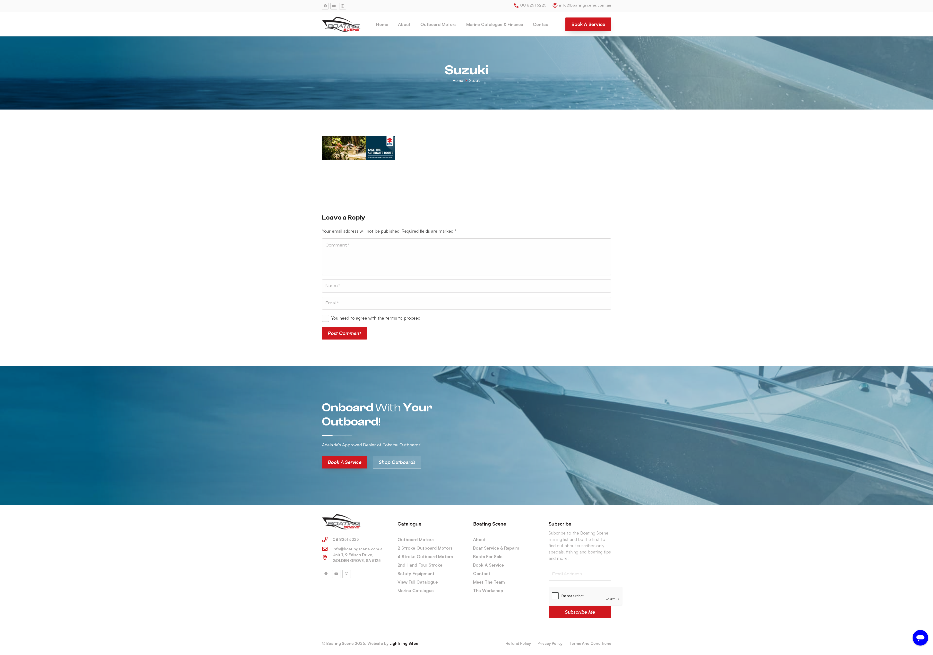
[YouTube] (334, 6)
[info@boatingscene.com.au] (327, 549)
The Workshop (488, 590)
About (479, 539)
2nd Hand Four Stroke (419, 565)
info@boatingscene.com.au (359, 548)
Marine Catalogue (415, 590)
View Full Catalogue (417, 582)
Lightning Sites (403, 643)
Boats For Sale (487, 556)
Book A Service (488, 565)
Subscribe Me (580, 612)
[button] (414, 24)
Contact (481, 573)
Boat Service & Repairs (496, 548)
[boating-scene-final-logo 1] (341, 24)
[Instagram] (342, 6)
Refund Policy (518, 643)
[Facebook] (325, 6)
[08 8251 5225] (327, 539)
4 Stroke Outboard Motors (425, 556)
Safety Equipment (415, 573)
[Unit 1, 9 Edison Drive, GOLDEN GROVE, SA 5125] (327, 557)
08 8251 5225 (346, 539)
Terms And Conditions (590, 643)
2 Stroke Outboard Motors (425, 548)
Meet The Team (489, 582)
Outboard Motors (415, 539)
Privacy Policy (549, 643)
